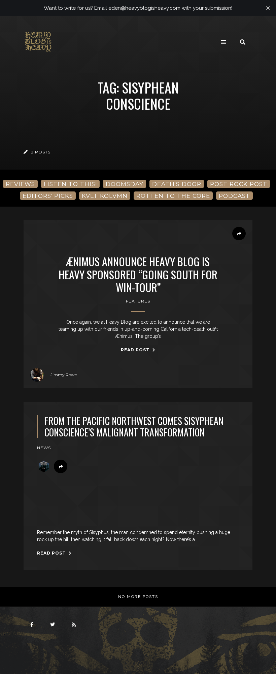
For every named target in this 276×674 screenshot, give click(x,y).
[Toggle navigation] (223, 42)
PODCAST (234, 195)
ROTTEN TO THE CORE (173, 195)
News (44, 447)
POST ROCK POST (238, 183)
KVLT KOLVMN (105, 195)
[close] (268, 8)
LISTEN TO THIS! (70, 183)
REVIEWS (20, 183)
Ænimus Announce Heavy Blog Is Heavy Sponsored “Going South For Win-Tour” (138, 274)
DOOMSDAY (124, 183)
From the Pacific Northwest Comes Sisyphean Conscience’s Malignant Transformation (133, 426)
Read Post (136, 349)
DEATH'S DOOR (176, 183)
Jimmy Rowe (63, 374)
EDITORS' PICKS (48, 195)
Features (138, 301)
